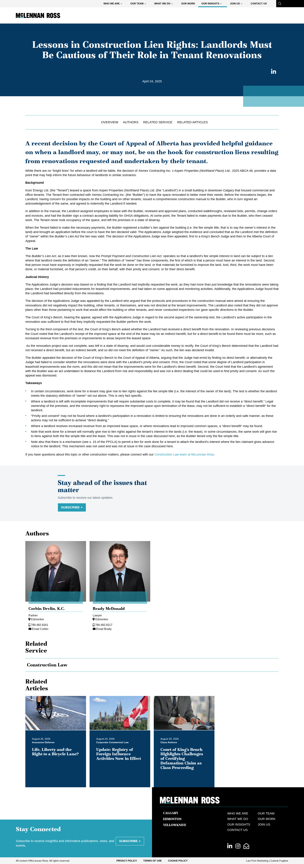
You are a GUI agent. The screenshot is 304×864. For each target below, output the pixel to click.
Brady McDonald (109, 608)
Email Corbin (40, 628)
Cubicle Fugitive (279, 860)
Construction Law (47, 665)
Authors (130, 122)
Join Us (235, 3)
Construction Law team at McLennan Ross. (184, 454)
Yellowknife (174, 825)
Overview (109, 122)
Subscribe (70, 507)
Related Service (157, 122)
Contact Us (259, 3)
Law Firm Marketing (257, 860)
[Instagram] (237, 846)
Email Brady (104, 628)
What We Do (162, 3)
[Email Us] (246, 846)
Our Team (137, 3)
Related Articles (192, 122)
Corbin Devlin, (46, 608)
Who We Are (111, 3)
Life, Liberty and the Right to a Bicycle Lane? (55, 752)
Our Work (188, 3)
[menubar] (185, 3)
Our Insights (210, 3)
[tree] (152, 665)
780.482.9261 (39, 624)
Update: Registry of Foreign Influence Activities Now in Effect (118, 754)
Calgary (170, 813)
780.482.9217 (103, 624)
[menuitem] (113, 3)
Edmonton (37, 619)
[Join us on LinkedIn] (229, 846)
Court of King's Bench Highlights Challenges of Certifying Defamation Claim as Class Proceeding (181, 758)
